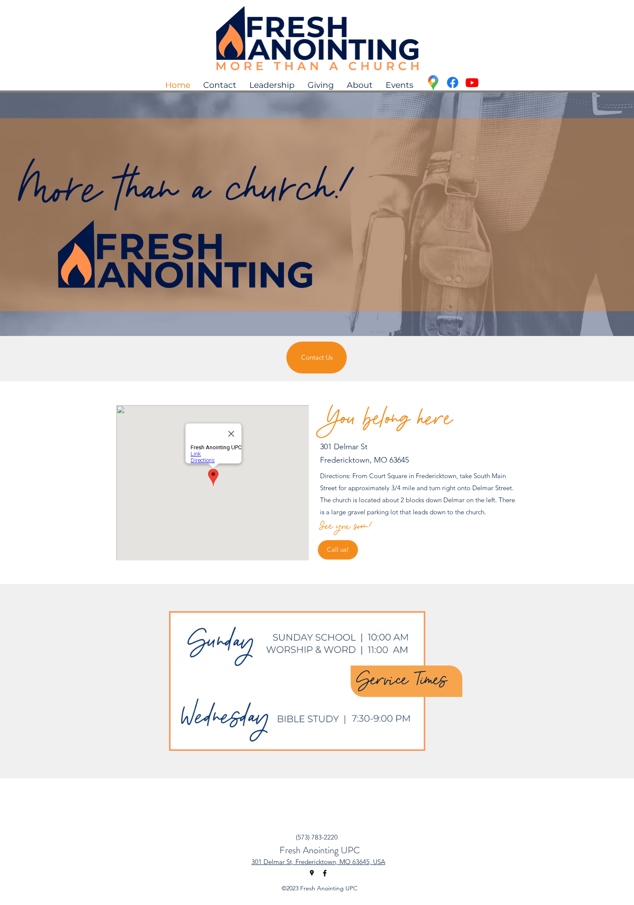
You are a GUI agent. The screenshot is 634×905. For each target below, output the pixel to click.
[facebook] (324, 873)
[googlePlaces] (433, 82)
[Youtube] (472, 82)
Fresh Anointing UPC (319, 850)
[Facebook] (452, 82)
